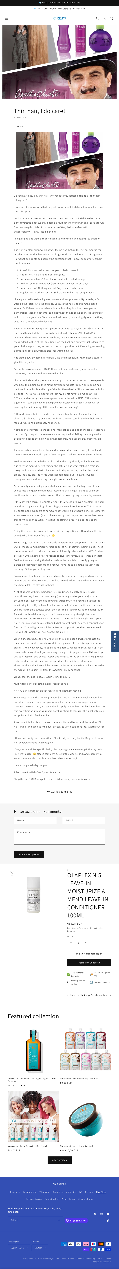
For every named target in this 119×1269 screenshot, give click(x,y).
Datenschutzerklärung (86, 1259)
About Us (71, 1192)
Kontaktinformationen (102, 1262)
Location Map (30, 1192)
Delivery (89, 1192)
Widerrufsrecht (68, 1259)
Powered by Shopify (51, 1259)
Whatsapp (45, 1192)
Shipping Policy (85, 1199)
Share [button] (20, 126)
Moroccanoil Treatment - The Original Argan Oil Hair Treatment (32, 1079)
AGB (99, 1259)
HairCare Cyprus (35, 1259)
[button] (6, 18)
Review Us (15, 1192)
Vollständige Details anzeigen (93, 995)
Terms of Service (34, 1199)
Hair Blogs (101, 1192)
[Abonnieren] (59, 1220)
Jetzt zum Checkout (89, 962)
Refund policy (52, 1199)
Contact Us (58, 1192)
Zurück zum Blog (62, 791)
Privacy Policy (68, 1199)
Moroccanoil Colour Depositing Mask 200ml (27, 1146)
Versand (83, 928)
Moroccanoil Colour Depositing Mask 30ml (79, 1078)
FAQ (80, 1192)
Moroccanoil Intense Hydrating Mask (76, 1146)
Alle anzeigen (59, 1159)
